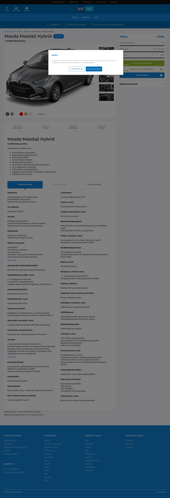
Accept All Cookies (94, 69)
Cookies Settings (77, 69)
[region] (85, 62)
